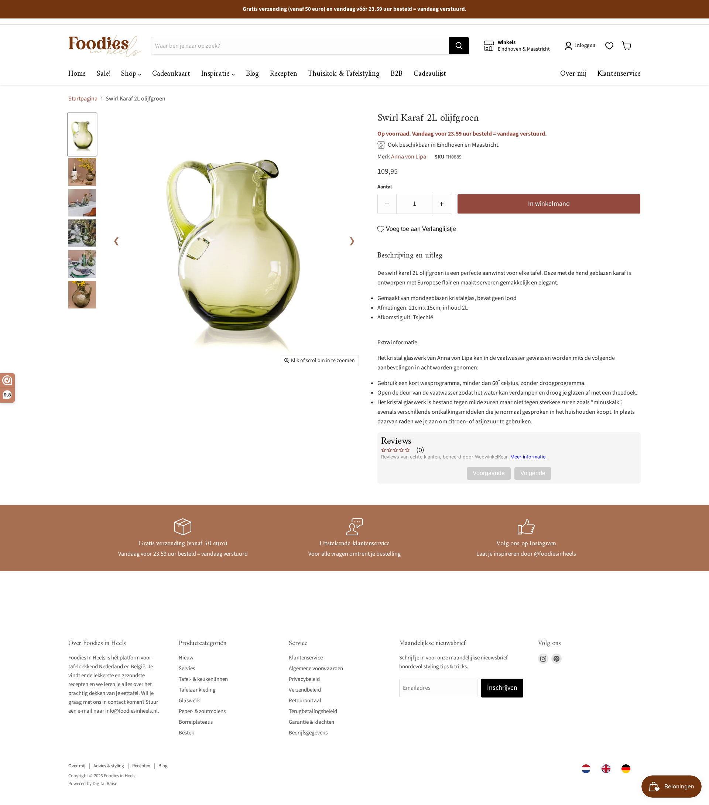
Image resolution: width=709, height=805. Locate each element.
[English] (608, 768)
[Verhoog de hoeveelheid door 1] (441, 204)
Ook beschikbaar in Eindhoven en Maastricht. (444, 145)
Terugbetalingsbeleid (313, 711)
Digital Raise (105, 783)
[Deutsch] (628, 768)
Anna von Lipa (408, 157)
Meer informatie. (528, 457)
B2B (397, 74)
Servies (187, 668)
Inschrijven (502, 687)
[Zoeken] (459, 45)
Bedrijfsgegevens (308, 733)
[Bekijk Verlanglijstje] (609, 46)
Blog (252, 74)
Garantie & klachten (311, 722)
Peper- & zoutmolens (202, 711)
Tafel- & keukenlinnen (203, 679)
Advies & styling (108, 766)
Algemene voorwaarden (316, 668)
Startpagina (82, 98)
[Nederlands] (588, 768)
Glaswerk (189, 701)
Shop (129, 74)
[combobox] (588, 768)
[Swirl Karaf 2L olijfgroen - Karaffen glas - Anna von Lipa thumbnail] (82, 134)
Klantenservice (619, 74)
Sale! (103, 74)
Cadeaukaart (171, 74)
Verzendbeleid (305, 690)
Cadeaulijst (430, 74)
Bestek (186, 733)
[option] (608, 768)
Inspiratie (216, 74)
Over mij (573, 74)
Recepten (283, 74)
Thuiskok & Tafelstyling (343, 74)
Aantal (384, 187)
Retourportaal (305, 701)
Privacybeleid (304, 679)
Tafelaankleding (197, 690)
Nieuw (186, 658)
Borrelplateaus (196, 722)
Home (77, 74)
